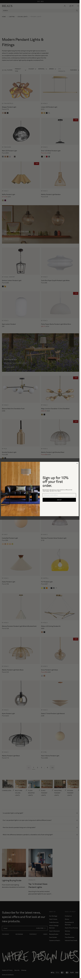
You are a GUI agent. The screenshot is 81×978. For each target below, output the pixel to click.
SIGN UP (59, 500)
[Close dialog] (77, 463)
